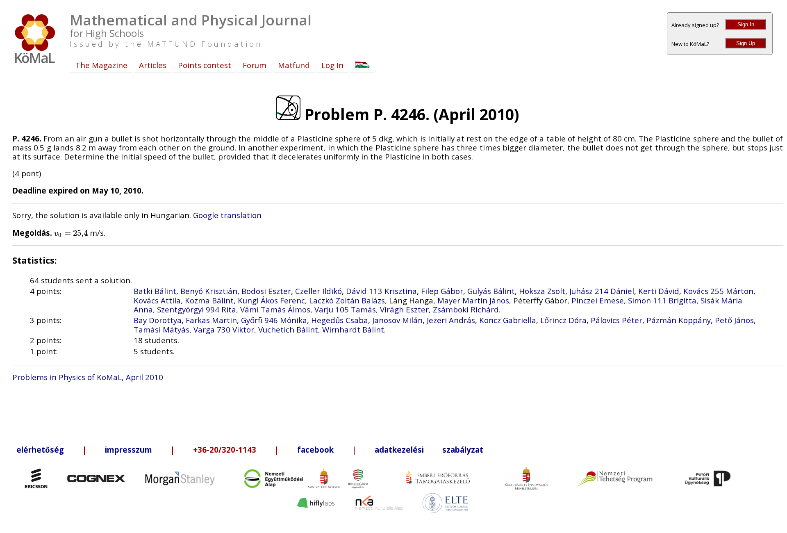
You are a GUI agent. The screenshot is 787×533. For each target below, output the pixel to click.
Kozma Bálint (209, 300)
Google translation (227, 215)
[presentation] (71, 233)
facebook (315, 449)
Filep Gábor (442, 291)
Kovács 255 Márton (718, 291)
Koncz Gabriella (507, 320)
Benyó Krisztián (208, 291)
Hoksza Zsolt (542, 291)
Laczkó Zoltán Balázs (347, 300)
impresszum (128, 449)
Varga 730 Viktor (223, 329)
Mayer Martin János (473, 300)
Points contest (204, 65)
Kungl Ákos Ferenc (271, 300)
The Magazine (101, 65)
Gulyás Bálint (491, 291)
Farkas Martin (211, 320)
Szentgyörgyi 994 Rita (196, 309)
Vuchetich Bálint (288, 329)
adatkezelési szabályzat (429, 449)
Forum (254, 65)
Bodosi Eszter (266, 291)
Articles (152, 65)
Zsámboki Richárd (466, 309)
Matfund (294, 65)
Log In (332, 65)
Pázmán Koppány (678, 320)
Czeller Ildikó (318, 291)
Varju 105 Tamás (345, 309)
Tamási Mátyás (161, 329)
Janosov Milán (397, 320)
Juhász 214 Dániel (601, 291)
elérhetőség (40, 449)
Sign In (745, 24)
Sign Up (745, 43)
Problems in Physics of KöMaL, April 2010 (87, 377)
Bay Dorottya (158, 320)
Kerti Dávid (658, 291)
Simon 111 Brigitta (662, 300)
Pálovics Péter (616, 320)
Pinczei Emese (597, 300)
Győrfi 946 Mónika (274, 320)
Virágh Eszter (404, 309)
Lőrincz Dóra (563, 320)
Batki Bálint (155, 291)
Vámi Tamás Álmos (275, 309)
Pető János (734, 320)
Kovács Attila (157, 300)
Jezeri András (451, 320)
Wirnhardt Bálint (353, 329)
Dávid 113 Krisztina (381, 291)
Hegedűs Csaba (339, 320)
